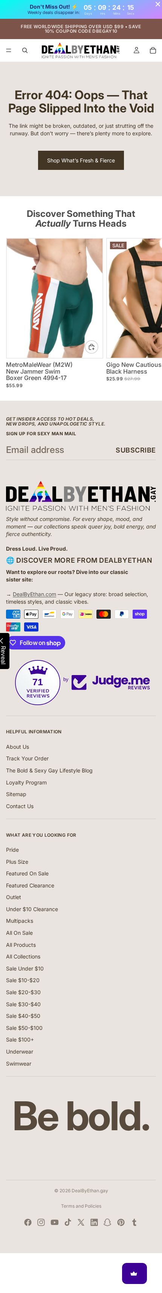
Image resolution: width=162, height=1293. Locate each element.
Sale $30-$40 (23, 1004)
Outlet (13, 897)
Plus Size (17, 861)
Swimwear (18, 1063)
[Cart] (153, 50)
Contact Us (20, 806)
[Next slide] (147, 312)
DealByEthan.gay (90, 1190)
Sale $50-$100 (24, 1028)
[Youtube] (54, 1222)
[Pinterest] (120, 1222)
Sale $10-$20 (23, 980)
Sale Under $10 (25, 968)
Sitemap (16, 794)
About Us (17, 746)
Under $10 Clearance (32, 909)
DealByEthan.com (34, 594)
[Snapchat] (107, 1222)
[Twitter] (81, 1222)
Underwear (19, 1051)
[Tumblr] (134, 1222)
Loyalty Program (26, 782)
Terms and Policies (81, 1206)
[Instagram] (41, 1222)
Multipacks (19, 921)
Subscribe (136, 450)
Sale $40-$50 (23, 1016)
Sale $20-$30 (23, 992)
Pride (12, 849)
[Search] (25, 50)
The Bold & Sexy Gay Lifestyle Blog (49, 770)
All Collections (23, 956)
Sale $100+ (20, 1039)
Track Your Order (27, 758)
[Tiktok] (67, 1222)
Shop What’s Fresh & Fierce (81, 160)
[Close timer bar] (158, 4)
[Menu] (8, 50)
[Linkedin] (94, 1222)
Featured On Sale (27, 873)
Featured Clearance (30, 885)
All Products (21, 945)
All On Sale (19, 933)
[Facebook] (27, 1222)
